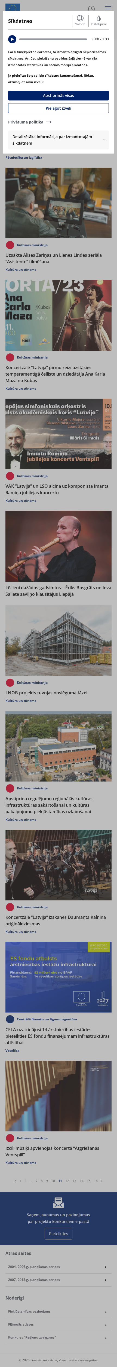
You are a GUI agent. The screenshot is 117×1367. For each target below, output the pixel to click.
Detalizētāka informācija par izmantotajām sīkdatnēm (52, 140)
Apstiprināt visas (58, 95)
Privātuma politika (25, 122)
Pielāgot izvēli (58, 108)
